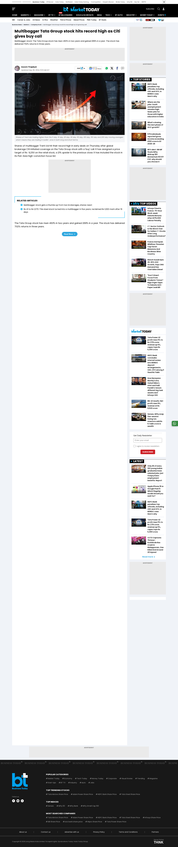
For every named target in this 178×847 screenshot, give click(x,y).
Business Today (38, 2)
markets (26, 25)
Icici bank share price (74, 821)
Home (14, 15)
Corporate (112, 778)
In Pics (45, 20)
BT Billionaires (65, 15)
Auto (84, 782)
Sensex (51, 806)
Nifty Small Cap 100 (91, 806)
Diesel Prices (79, 20)
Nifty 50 (61, 806)
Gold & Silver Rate (84, 15)
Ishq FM (129, 2)
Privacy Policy (99, 832)
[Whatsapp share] (106, 68)
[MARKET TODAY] (142, 332)
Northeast (69, 2)
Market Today (53, 778)
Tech (107, 15)
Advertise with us (72, 832)
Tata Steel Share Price (130, 794)
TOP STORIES (141, 79)
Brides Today (120, 2)
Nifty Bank (74, 806)
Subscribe (150, 9)
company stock (36, 25)
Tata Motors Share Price (58, 794)
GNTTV (144, 2)
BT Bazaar (50, 2)
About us (23, 832)
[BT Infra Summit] (139, 20)
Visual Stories (126, 778)
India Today (59, 2)
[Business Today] (82, 8)
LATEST (138, 461)
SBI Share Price (54, 821)
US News (36, 20)
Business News (17, 25)
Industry (130, 15)
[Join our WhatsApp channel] (174, 425)
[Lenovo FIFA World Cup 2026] (150, 20)
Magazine (38, 15)
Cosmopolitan (96, 2)
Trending (141, 778)
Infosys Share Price (153, 817)
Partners (155, 832)
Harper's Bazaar (108, 2)
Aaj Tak (136, 2)
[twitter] (22, 800)
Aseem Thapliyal (29, 67)
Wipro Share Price (94, 821)
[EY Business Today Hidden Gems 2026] (161, 20)
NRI (13, 20)
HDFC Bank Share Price (107, 794)
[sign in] (163, 9)
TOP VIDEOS (148, 203)
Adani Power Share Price (83, 794)
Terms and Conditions (128, 832)
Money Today (146, 15)
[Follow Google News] (95, 68)
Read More (68, 234)
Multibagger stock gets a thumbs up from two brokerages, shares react (58, 205)
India (99, 15)
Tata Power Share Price (116, 821)
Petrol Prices (65, 20)
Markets (25, 15)
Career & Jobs (23, 20)
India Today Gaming (82, 2)
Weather (54, 20)
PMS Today (92, 20)
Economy (68, 778)
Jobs (92, 782)
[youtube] (17, 800)
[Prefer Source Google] (81, 68)
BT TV (51, 15)
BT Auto (119, 15)
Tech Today (82, 778)
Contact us (45, 832)
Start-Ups (52, 782)
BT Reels (102, 20)
